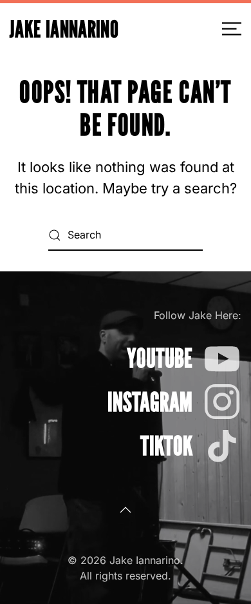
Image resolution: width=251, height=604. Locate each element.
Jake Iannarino (64, 29)
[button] (231, 29)
